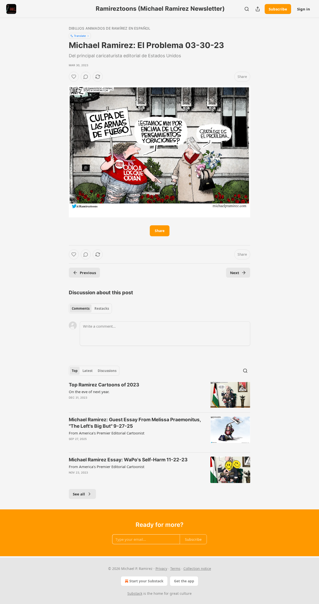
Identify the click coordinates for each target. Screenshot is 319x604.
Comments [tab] (80, 308)
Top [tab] (75, 370)
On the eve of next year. (89, 391)
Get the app (184, 581)
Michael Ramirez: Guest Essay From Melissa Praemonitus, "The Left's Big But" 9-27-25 (135, 423)
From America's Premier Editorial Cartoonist (106, 432)
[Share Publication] (258, 9)
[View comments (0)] (86, 77)
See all (79, 493)
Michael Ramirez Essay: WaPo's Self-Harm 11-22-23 (128, 460)
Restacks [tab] (101, 308)
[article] (159, 395)
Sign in (303, 8)
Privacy (161, 568)
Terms (175, 568)
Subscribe (278, 8)
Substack (134, 593)
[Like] (74, 77)
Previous (88, 272)
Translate (80, 36)
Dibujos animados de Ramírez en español (110, 28)
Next (234, 272)
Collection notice (197, 568)
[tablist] (90, 308)
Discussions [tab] (107, 370)
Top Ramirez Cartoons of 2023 (104, 385)
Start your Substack (146, 581)
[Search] (247, 9)
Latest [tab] (87, 370)
